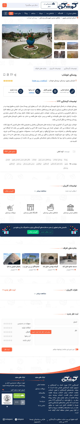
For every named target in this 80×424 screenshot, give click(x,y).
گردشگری (46, 164)
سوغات (41, 13)
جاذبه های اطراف (40, 68)
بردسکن (18, 164)
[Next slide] (5, 41)
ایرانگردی (38, 164)
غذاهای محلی (50, 13)
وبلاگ (26, 13)
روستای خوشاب (57, 160)
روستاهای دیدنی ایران (44, 160)
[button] (15, 75)
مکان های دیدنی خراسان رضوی (21, 160)
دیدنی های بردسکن (28, 164)
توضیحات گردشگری (70, 68)
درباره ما (42, 401)
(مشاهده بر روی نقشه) (39, 80)
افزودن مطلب (9, 191)
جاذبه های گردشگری (56, 164)
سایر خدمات (18, 13)
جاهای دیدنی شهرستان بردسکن (49, 18)
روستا (66, 160)
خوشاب (34, 160)
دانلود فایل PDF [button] (10, 151)
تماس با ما (41, 405)
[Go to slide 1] (7, 406)
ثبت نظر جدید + (9, 290)
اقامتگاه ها (60, 13)
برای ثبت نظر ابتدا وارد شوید (41, 332)
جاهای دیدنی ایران (71, 13)
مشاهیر (33, 13)
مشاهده (31, 92)
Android (18, 395)
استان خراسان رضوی (69, 18)
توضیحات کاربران (55, 68)
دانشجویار (37, 422)
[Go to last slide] (48, 41)
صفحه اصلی (41, 384)
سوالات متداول (40, 388)
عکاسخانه (42, 393)
